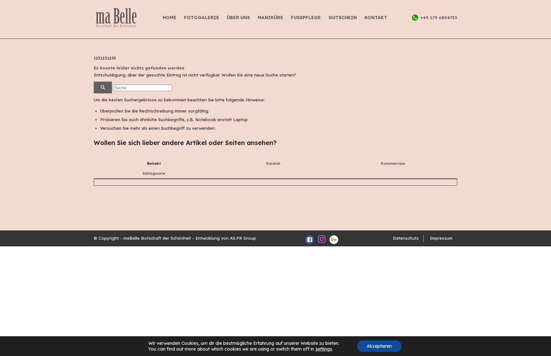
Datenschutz (406, 238)
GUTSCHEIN (342, 17)
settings (323, 349)
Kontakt (375, 17)
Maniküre (270, 17)
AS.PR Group (243, 238)
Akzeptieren (379, 346)
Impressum (441, 238)
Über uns (238, 17)
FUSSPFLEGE (306, 17)
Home (169, 17)
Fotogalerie (201, 17)
